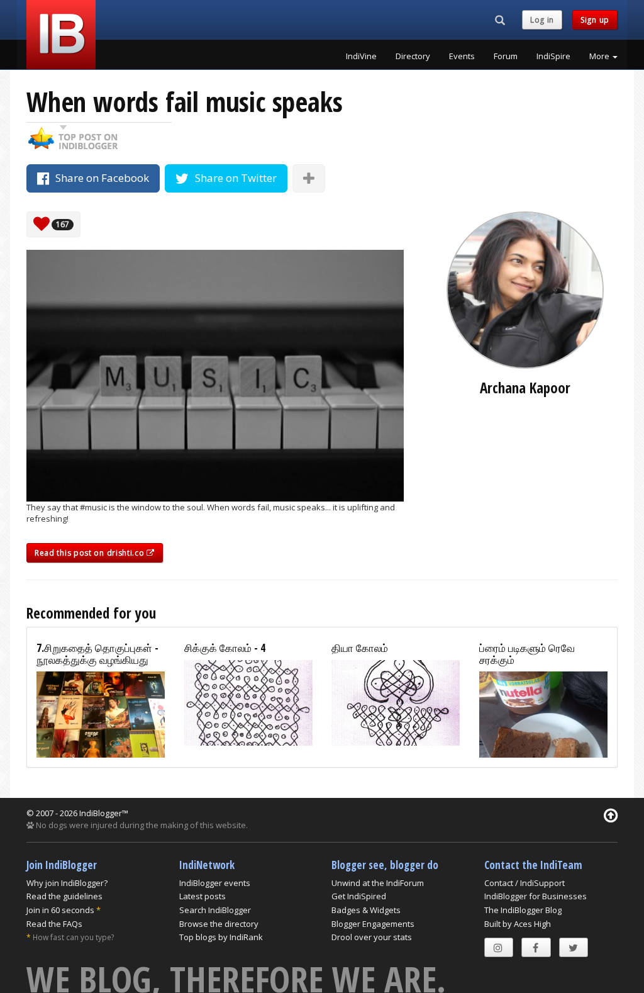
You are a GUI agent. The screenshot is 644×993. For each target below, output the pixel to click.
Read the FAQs (54, 923)
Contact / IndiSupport (524, 883)
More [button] (600, 56)
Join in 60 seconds (60, 910)
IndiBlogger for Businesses (535, 896)
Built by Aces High (517, 923)
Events (462, 56)
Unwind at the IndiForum (377, 883)
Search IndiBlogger (215, 910)
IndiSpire (553, 56)
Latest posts (202, 896)
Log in (542, 19)
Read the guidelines (64, 896)
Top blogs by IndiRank (221, 937)
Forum (506, 56)
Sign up (594, 19)
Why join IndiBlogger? (67, 883)
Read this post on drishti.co (91, 552)
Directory (413, 56)
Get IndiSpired (358, 896)
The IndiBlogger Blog (523, 910)
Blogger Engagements (372, 923)
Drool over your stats (371, 937)
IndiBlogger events (214, 883)
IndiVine (361, 56)
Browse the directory (218, 923)
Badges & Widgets (366, 910)
